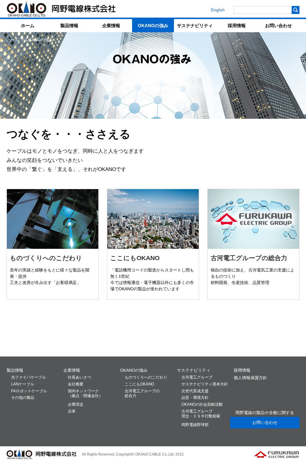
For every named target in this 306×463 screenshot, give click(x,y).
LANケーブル (22, 384)
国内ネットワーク (85, 393)
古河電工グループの (142, 393)
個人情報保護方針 (250, 377)
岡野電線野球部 (195, 425)
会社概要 (75, 384)
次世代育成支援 (195, 391)
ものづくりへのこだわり (46, 258)
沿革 (72, 411)
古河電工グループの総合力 (249, 258)
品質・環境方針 (195, 398)
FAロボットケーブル (29, 391)
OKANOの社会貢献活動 (202, 404)
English (218, 9)
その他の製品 (22, 398)
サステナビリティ (195, 25)
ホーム (27, 25)
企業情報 (111, 25)
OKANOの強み (153, 25)
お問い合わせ (278, 25)
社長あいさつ (79, 377)
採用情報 (237, 25)
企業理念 (75, 404)
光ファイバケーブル (28, 377)
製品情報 (69, 25)
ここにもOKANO (135, 258)
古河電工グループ (200, 414)
